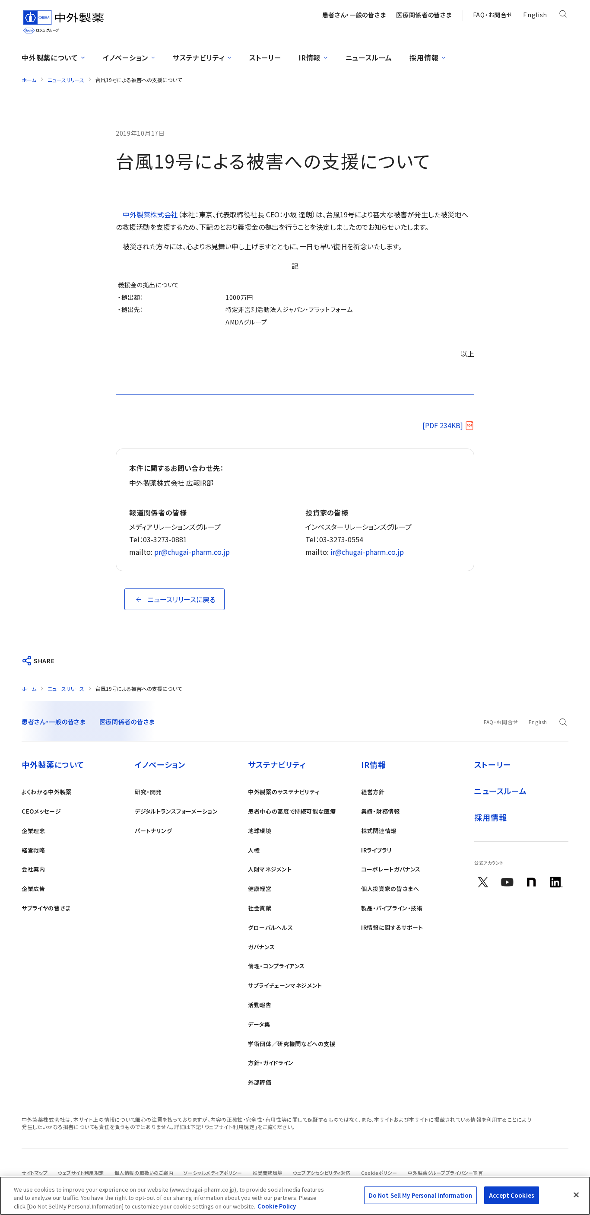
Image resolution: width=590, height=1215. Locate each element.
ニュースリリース (66, 79)
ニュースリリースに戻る (181, 599)
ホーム (29, 79)
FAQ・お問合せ (493, 14)
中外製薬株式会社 (150, 214)
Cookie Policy (276, 1206)
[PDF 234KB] (442, 425)
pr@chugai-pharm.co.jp (192, 552)
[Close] (576, 1194)
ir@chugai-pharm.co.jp (367, 552)
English (535, 14)
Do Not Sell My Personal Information (421, 1195)
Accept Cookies (511, 1195)
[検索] (563, 15)
